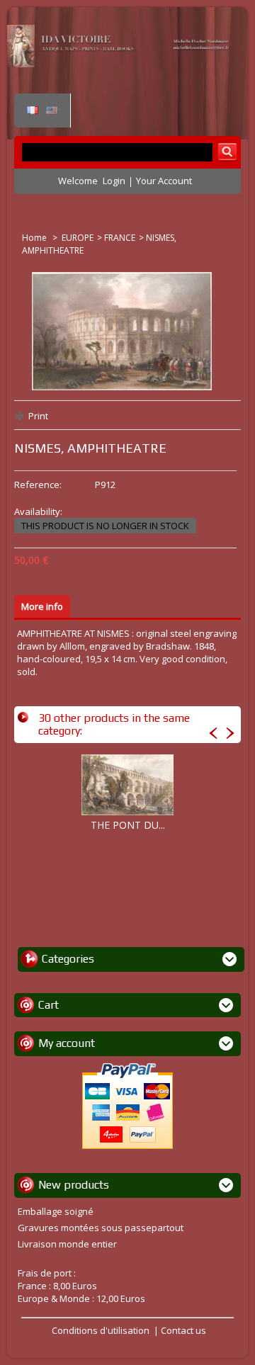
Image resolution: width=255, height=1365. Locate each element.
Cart (48, 1005)
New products (73, 1184)
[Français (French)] (32, 110)
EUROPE (78, 238)
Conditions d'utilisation (100, 1330)
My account (66, 1043)
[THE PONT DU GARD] (127, 784)
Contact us (183, 1330)
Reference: (38, 484)
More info (42, 606)
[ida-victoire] (120, 63)
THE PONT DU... (128, 825)
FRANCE (119, 238)
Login (114, 180)
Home (35, 238)
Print (38, 415)
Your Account (164, 180)
